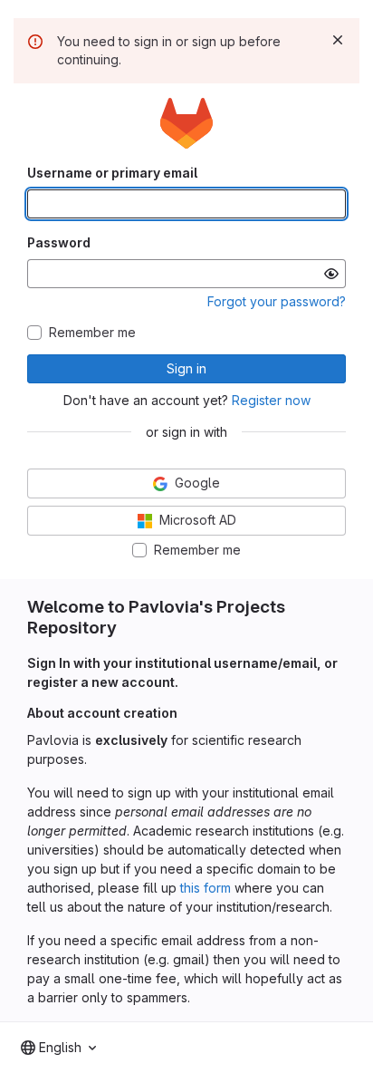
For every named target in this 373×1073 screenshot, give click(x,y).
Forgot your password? (276, 301)
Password (59, 242)
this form (205, 887)
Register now (271, 400)
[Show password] (331, 273)
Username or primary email (112, 172)
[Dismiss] (338, 40)
